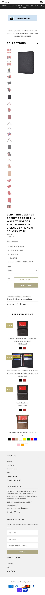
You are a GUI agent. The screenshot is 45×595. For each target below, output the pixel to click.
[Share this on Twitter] (13, 304)
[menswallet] (22, 16)
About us (9, 461)
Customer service (12, 469)
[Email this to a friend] (27, 304)
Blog (8, 472)
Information (10, 465)
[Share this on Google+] (24, 304)
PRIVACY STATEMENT (14, 480)
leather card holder (26, 299)
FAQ (8, 567)
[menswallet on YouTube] (11, 512)
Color (9, 266)
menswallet (19, 582)
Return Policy (11, 571)
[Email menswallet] (19, 512)
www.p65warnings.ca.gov (20, 508)
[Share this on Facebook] (16, 304)
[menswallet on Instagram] (15, 512)
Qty (8, 278)
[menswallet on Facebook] (8, 512)
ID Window (16, 299)
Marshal (9, 234)
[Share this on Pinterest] (20, 304)
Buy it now (26, 285)
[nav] (5, 2)
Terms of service (12, 476)
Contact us (10, 563)
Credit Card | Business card (22, 296)
